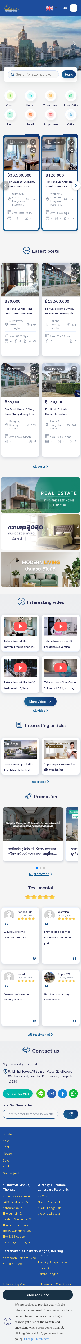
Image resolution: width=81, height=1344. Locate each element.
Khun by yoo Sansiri (16, 1196)
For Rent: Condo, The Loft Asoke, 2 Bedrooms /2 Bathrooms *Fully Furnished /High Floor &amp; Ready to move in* (20, 311)
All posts (39, 466)
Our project (11, 1173)
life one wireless (49, 1213)
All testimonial (39, 1034)
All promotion (39, 874)
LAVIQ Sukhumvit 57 (16, 1202)
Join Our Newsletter (17, 1105)
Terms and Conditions (56, 1284)
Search (69, 74)
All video (39, 710)
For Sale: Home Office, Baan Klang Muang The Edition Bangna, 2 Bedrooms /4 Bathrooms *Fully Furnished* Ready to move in (59, 311)
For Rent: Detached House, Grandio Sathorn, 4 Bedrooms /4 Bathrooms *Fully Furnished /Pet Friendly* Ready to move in (60, 411)
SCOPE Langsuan (49, 1208)
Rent (6, 1147)
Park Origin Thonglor (17, 1242)
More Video (37, 701)
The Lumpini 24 (13, 1213)
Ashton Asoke (12, 1208)
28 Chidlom (45, 1196)
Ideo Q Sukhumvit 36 (17, 1230)
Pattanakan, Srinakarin (20, 1251)
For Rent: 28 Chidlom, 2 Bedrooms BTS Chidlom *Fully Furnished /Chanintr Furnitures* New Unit (60, 184)
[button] (74, 44)
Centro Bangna (48, 1274)
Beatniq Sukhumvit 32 (18, 1219)
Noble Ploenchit (49, 1202)
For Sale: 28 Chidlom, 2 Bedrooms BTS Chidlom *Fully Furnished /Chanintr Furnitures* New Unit (21, 184)
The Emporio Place (16, 1225)
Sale (6, 1141)
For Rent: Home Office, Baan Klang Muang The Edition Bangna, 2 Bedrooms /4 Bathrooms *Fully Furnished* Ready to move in (19, 411)
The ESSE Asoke (14, 1236)
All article (39, 781)
